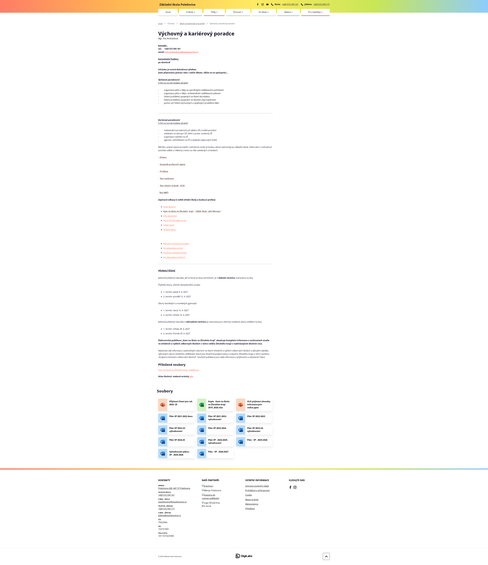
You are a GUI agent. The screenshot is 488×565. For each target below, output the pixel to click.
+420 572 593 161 (290, 4)
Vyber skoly (168, 225)
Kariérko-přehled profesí (175, 252)
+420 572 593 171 (321, 4)
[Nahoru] (326, 556)
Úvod (168, 12)
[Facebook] (258, 4)
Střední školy (169, 229)
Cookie (248, 495)
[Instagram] (262, 4)
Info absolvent (170, 215)
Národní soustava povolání (176, 243)
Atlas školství (169, 206)
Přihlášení (250, 508)
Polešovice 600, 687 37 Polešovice (174, 488)
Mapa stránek (251, 499)
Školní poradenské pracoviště (192, 23)
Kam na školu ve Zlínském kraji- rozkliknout (178, 370)
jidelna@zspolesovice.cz (169, 515)
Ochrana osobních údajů (257, 486)
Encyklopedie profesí (173, 248)
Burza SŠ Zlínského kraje (174, 220)
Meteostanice (251, 504)
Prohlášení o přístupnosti (257, 490)
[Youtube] (267, 4)
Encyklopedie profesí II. (174, 257)
